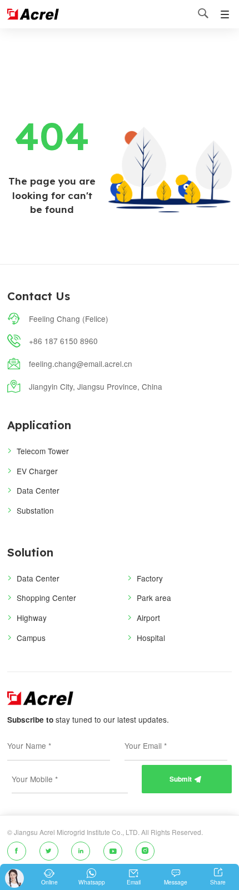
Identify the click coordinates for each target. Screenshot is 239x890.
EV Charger (37, 470)
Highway (32, 617)
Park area (154, 597)
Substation (35, 510)
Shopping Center (46, 597)
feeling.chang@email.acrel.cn (80, 363)
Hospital (151, 637)
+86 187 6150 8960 (63, 340)
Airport (148, 617)
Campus (31, 637)
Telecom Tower (43, 450)
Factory (150, 578)
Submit (186, 779)
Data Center (38, 490)
